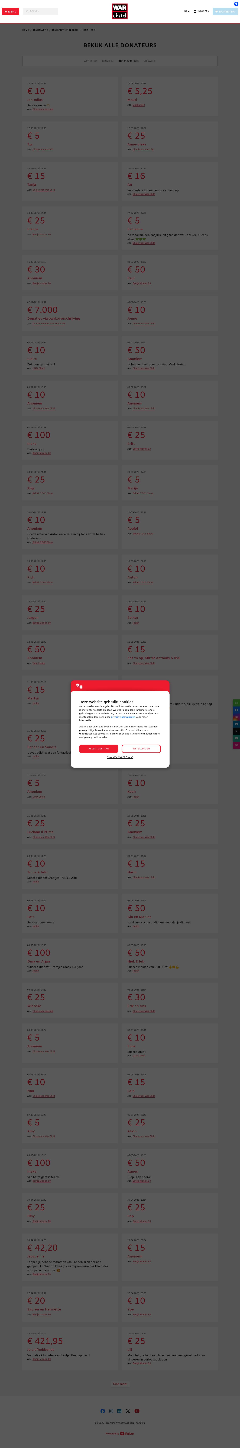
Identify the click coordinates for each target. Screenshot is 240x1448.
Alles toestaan (98, 748)
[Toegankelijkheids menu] (236, 4)
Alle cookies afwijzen (120, 757)
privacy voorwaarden (123, 717)
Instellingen (141, 748)
